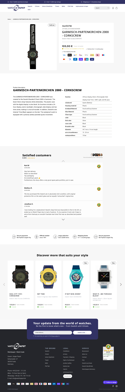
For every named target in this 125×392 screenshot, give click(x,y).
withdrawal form (68, 372)
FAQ (83, 360)
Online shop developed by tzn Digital (108, 389)
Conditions (66, 351)
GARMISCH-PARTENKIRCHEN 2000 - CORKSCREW (26, 19)
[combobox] (102, 8)
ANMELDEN (81, 332)
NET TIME (41, 294)
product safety (67, 363)
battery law (66, 366)
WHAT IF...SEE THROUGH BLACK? (102, 295)
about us (84, 354)
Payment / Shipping (68, 357)
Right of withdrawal (68, 360)
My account (85, 351)
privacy (65, 354)
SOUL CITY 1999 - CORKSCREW (16, 295)
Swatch (47, 351)
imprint (65, 369)
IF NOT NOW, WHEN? (73, 294)
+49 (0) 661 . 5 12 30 (19, 371)
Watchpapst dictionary (88, 369)
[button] (30, 6)
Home (9, 19)
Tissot (46, 360)
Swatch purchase (87, 363)
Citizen (47, 354)
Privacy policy (54, 336)
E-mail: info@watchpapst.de (17, 378)
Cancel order (67, 376)
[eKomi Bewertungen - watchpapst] (108, 352)
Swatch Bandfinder (87, 366)
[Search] (108, 8)
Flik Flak (47, 366)
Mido (46, 363)
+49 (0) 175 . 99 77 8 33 (22, 376)
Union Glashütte (49, 357)
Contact (84, 357)
